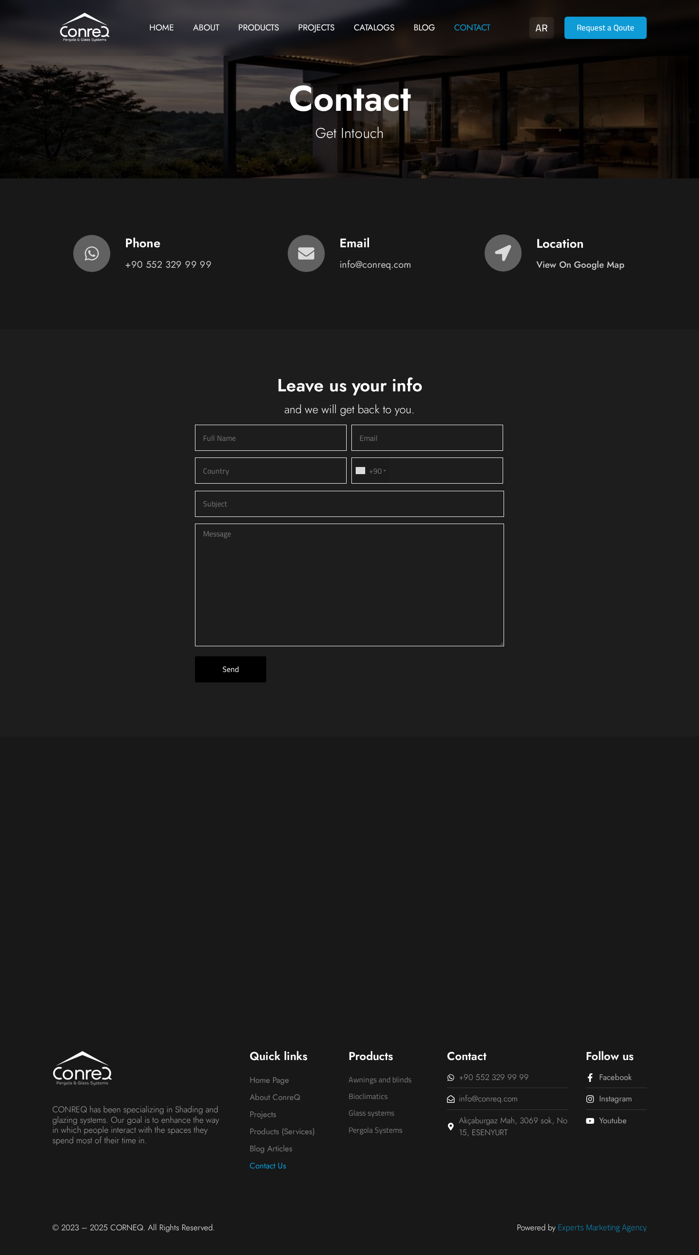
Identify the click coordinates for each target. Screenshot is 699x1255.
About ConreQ (275, 1097)
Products (258, 27)
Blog (424, 27)
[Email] (306, 253)
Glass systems (371, 1113)
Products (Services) (282, 1131)
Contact (472, 27)
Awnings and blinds (380, 1079)
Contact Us (268, 1165)
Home (161, 27)
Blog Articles (271, 1148)
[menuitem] (541, 26)
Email (355, 243)
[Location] (503, 253)
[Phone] (91, 253)
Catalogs (374, 27)
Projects (316, 27)
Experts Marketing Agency (602, 1227)
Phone (142, 243)
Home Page (269, 1080)
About (206, 27)
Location (560, 243)
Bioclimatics (368, 1096)
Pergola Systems (375, 1130)
